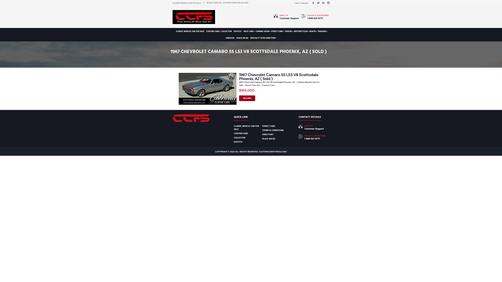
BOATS (313, 31)
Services (230, 38)
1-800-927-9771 (315, 18)
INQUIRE (247, 98)
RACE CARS (248, 31)
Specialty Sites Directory (263, 38)
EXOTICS (237, 31)
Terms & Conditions (273, 130)
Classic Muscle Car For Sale (190, 31)
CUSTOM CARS (212, 31)
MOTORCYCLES (300, 31)
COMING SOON (262, 31)
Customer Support (289, 18)
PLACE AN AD (242, 38)
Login (297, 3)
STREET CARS (277, 31)
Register (304, 3)
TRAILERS (322, 31)
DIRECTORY (267, 134)
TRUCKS (288, 31)
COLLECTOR (226, 31)
